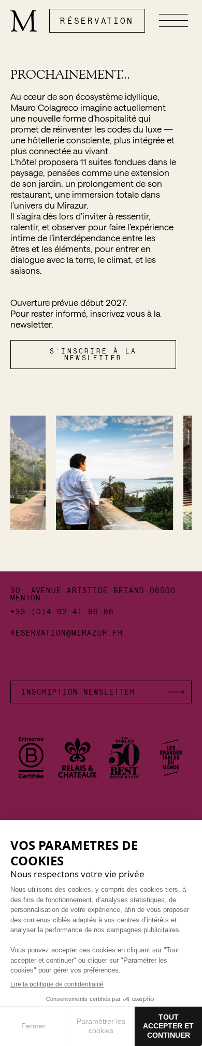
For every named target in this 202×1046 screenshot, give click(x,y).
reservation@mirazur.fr (66, 632)
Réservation (97, 20)
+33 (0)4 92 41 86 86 (62, 611)
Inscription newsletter (78, 691)
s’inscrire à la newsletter (93, 354)
